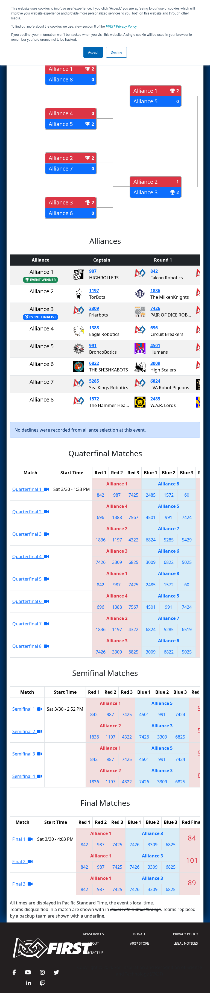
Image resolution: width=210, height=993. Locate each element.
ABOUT (93, 943)
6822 (94, 363)
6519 (187, 629)
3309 (94, 308)
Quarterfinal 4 (28, 556)
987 (93, 271)
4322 (133, 540)
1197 (94, 291)
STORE (139, 943)
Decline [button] (116, 52)
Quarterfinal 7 (28, 624)
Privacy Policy (121, 26)
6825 (133, 562)
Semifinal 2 (24, 731)
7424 (187, 517)
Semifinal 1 (24, 709)
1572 (94, 399)
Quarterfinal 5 (28, 579)
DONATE (139, 934)
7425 (133, 495)
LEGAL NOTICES (185, 943)
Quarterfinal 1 (28, 489)
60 (186, 495)
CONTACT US (93, 952)
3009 (155, 363)
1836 (155, 291)
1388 (94, 328)
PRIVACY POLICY (185, 934)
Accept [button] (93, 52)
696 (154, 328)
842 (154, 271)
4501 (155, 345)
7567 (133, 517)
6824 (155, 381)
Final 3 (20, 884)
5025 (187, 562)
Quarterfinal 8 (28, 646)
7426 (155, 308)
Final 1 (20, 839)
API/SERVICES (93, 934)
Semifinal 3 (24, 754)
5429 (187, 540)
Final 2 (20, 862)
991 (93, 345)
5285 (94, 381)
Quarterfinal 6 (28, 601)
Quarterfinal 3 (28, 534)
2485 (155, 399)
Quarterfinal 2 (28, 512)
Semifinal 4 (24, 776)
